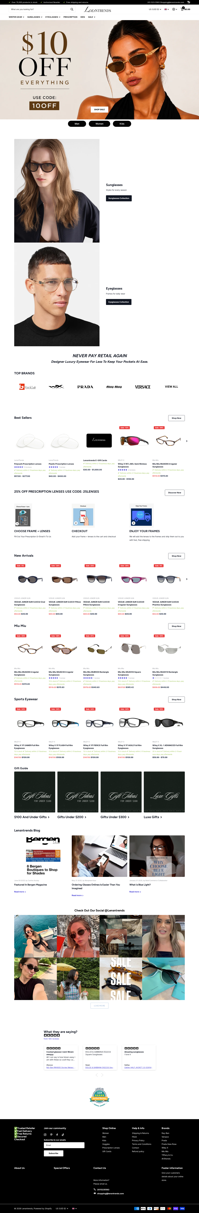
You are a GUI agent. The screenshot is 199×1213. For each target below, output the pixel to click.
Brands (165, 1128)
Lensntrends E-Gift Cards (95, 460)
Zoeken (72, 9)
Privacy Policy (138, 1140)
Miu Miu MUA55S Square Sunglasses (129, 673)
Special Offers (62, 1168)
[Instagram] (45, 1134)
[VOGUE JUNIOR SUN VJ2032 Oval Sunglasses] (30, 579)
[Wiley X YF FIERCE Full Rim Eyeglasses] (99, 722)
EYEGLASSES (51, 17)
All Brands (166, 1158)
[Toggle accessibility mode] (188, 2)
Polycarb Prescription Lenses (27, 464)
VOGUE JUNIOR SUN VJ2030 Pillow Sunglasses (96, 603)
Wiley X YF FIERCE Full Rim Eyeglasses (95, 746)
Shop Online (109, 1128)
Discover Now (174, 492)
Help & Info (138, 1128)
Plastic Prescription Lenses (61, 464)
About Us (19, 1168)
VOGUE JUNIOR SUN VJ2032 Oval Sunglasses (29, 603)
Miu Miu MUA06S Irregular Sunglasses (164, 465)
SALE (90, 17)
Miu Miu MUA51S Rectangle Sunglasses (165, 673)
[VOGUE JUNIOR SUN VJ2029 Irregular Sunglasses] (134, 579)
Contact (135, 1148)
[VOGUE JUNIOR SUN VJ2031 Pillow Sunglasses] (65, 579)
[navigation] (187, 441)
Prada (164, 1140)
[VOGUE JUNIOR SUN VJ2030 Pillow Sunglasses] (99, 579)
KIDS (83, 17)
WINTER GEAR (15, 17)
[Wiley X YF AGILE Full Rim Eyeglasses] (134, 722)
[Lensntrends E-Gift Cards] (99, 441)
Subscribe (54, 1153)
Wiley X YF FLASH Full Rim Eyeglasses (61, 746)
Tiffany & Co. (167, 1155)
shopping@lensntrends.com (110, 1193)
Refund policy (138, 1151)
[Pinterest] (51, 1134)
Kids (122, 123)
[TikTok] (63, 1134)
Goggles (106, 1144)
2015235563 (103, 1189)
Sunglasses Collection (118, 198)
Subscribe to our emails (55, 1140)
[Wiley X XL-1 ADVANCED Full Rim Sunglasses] (168, 722)
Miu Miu (165, 1151)
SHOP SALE (99, 109)
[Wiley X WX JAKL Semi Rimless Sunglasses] (134, 441)
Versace (165, 1137)
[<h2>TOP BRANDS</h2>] (27, 387)
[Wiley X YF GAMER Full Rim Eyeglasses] (30, 722)
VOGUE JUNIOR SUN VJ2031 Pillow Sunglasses (65, 603)
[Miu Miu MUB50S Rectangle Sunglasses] (99, 649)
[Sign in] (174, 9)
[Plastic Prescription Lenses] (65, 441)
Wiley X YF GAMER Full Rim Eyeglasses (26, 746)
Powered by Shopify (43, 1208)
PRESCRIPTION (70, 17)
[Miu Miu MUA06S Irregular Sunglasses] (168, 441)
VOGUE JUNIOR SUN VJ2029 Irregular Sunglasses (131, 603)
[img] (101, 1035)
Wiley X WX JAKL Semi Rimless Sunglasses (132, 465)
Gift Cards (106, 1151)
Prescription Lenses (111, 1148)
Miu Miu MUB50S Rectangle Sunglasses (96, 673)
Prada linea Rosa (169, 1144)
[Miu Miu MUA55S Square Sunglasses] (134, 649)
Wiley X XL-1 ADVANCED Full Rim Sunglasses (167, 746)
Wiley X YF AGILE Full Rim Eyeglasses (130, 746)
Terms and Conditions (141, 1144)
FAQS (134, 1137)
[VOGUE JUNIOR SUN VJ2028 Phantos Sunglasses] (168, 579)
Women (99, 123)
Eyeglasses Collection (118, 302)
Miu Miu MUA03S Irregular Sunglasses (61, 673)
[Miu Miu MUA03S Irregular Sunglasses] (65, 649)
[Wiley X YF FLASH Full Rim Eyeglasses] (65, 722)
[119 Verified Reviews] (99, 1108)
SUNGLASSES (33, 17)
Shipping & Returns (140, 1133)
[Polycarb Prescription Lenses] (30, 441)
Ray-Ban (165, 1133)
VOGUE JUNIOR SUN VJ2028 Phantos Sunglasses (165, 603)
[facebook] (57, 1135)
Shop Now (176, 418)
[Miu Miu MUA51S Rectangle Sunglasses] (168, 649)
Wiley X (165, 1148)
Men (77, 123)
